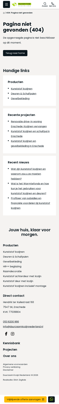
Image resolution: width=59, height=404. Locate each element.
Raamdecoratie (12, 271)
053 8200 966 (11, 321)
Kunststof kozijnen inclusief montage (24, 286)
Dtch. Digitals (20, 380)
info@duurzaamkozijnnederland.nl (23, 326)
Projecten (10, 350)
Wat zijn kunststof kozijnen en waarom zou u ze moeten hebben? (28, 173)
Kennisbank (11, 343)
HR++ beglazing (12, 266)
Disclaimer (8, 370)
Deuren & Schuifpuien (23, 93)
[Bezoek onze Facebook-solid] (6, 334)
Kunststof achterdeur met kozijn (22, 276)
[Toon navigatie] (6, 4)
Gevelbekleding (20, 98)
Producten (10, 245)
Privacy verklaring (11, 367)
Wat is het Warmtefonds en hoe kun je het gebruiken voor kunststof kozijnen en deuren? (30, 188)
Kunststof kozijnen (21, 88)
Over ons (9, 356)
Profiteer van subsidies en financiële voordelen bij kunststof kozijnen (30, 203)
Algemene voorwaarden (15, 364)
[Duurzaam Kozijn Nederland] (21, 4)
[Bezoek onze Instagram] (12, 334)
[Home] (4, 12)
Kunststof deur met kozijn (18, 281)
